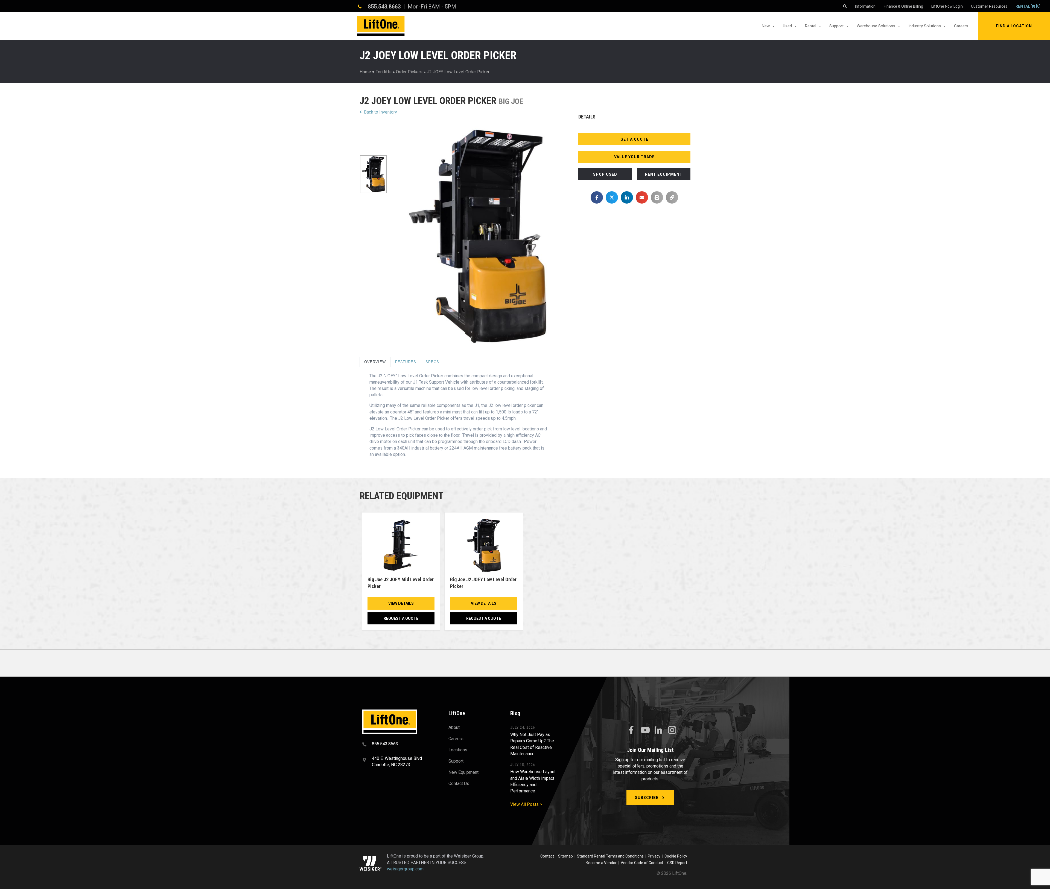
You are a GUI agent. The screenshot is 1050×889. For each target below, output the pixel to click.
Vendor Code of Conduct (643, 863)
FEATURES (405, 362)
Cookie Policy (675, 856)
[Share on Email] (642, 197)
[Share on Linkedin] (627, 197)
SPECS (432, 362)
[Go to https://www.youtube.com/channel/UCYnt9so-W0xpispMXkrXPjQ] (645, 730)
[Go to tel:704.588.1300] (398, 744)
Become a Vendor (601, 863)
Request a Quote (401, 618)
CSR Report (677, 863)
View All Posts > (526, 804)
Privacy (654, 856)
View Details (401, 603)
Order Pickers (409, 71)
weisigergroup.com (405, 868)
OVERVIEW (375, 362)
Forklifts (383, 71)
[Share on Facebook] (597, 197)
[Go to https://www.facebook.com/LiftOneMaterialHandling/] (631, 730)
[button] (1014, 26)
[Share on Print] (657, 197)
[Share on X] (612, 197)
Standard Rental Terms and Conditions (610, 856)
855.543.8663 (384, 6)
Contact (547, 856)
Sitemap (566, 856)
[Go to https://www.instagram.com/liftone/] (672, 730)
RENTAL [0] (1028, 6)
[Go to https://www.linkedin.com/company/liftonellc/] (658, 730)
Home (365, 71)
